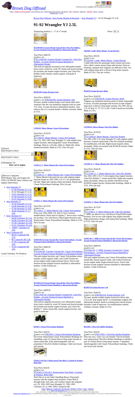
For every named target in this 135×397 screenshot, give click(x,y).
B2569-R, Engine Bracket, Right (96, 91)
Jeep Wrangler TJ (13, 201)
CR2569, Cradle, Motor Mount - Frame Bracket (101, 51)
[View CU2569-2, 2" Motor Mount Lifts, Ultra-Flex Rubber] (107, 212)
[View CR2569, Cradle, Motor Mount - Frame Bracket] (105, 60)
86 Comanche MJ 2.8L (21, 239)
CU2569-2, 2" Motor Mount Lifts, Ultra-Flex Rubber (103, 202)
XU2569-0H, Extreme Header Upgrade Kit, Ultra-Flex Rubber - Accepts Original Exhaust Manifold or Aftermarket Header (57, 49)
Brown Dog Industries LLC (59, 390)
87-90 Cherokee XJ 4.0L (22, 223)
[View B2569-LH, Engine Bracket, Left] (109, 295)
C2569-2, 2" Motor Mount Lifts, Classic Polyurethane (53, 201)
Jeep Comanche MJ (14, 232)
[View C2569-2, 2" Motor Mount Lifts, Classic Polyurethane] (57, 210)
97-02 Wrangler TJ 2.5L (22, 204)
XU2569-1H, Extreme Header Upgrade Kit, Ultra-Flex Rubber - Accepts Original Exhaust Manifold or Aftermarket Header (57, 284)
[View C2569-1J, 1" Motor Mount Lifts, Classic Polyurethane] (58, 175)
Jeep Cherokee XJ (13, 216)
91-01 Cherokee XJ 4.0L (22, 225)
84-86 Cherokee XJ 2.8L (22, 220)
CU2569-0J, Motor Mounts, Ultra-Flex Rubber (101, 127)
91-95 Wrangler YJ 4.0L (22, 199)
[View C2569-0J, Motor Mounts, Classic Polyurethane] (55, 138)
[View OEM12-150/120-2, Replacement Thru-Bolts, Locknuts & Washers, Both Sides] (59, 375)
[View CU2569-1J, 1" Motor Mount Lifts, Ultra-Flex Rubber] (107, 173)
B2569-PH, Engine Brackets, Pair (46, 92)
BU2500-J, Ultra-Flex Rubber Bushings (98, 327)
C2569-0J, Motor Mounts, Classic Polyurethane (51, 128)
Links (85, 389)
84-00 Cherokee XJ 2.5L (22, 218)
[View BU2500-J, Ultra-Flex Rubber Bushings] (112, 334)
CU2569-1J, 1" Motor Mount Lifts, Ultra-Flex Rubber (104, 164)
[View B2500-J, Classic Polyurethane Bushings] (63, 334)
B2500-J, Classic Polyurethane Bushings (49, 327)
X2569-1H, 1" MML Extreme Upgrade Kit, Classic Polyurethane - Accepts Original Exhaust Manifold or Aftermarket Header (108, 240)
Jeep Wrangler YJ (13, 187)
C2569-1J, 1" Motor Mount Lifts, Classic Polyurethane (54, 165)
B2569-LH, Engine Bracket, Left (96, 287)
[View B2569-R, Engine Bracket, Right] (109, 99)
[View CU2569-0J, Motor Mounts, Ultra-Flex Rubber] (104, 137)
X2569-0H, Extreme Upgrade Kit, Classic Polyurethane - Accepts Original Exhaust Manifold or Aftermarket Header (58, 241)
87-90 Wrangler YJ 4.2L (22, 197)
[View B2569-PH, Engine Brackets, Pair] (60, 100)
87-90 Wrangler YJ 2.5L (22, 189)
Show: (110, 31)
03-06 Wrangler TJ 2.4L (22, 206)
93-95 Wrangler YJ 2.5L (22, 194)
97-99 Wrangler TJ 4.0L (22, 208)
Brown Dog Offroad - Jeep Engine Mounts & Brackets (56, 18)
